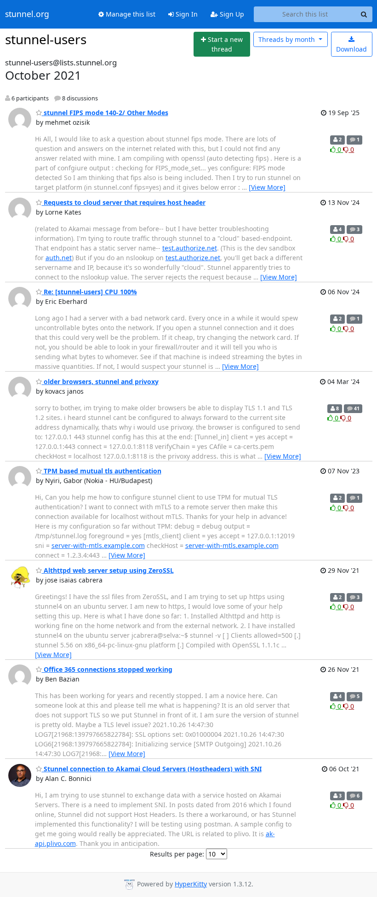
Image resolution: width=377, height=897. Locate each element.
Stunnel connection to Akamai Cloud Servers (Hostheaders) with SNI (152, 768)
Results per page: (177, 854)
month (287, 39)
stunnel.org (27, 14)
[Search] (364, 14)
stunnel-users (45, 39)
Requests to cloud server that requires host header (124, 202)
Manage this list (129, 14)
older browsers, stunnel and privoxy (100, 381)
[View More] (267, 187)
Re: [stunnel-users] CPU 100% (89, 291)
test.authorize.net (189, 248)
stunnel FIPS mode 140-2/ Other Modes (105, 112)
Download (351, 49)
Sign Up (231, 14)
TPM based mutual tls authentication (101, 470)
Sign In (186, 14)
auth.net (59, 257)
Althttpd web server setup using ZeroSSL (108, 570)
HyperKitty (191, 884)
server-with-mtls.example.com (98, 545)
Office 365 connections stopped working (107, 669)
